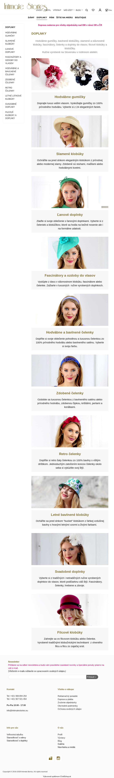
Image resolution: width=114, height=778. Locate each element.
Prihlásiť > (91, 677)
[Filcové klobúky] (69, 610)
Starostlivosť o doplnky (17, 740)
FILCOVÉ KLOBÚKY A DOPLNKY (11, 115)
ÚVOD (39, 10)
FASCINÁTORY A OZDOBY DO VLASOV (13, 60)
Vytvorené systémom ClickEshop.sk (57, 776)
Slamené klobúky (70, 154)
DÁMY (31, 17)
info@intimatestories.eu (17, 710)
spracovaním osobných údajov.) (51, 671)
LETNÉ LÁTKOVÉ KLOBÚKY (13, 97)
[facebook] (50, 758)
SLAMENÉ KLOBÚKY (10, 42)
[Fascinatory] (69, 253)
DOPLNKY (42, 17)
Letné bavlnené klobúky (70, 515)
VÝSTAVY (57, 10)
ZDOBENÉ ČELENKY (10, 81)
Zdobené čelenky (69, 393)
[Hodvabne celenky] (69, 310)
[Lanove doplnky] (69, 192)
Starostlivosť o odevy (16, 737)
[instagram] (58, 758)
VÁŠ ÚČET (68, 10)
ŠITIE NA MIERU (64, 17)
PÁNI (51, 17)
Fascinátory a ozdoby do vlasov (70, 275)
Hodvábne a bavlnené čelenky (70, 332)
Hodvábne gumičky (70, 97)
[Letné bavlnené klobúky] (69, 492)
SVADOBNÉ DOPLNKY (11, 105)
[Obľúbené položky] (93, 10)
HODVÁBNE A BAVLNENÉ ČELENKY (12, 71)
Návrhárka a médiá (66, 747)
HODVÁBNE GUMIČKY (11, 34)
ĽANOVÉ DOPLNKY (10, 50)
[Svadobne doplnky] (69, 549)
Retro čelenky (70, 454)
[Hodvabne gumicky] (69, 74)
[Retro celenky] (69, 431)
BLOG (78, 10)
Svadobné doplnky (70, 571)
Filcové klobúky (69, 632)
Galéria (61, 744)
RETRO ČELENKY (9, 89)
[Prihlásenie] (99, 10)
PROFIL (47, 10)
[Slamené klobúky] (69, 131)
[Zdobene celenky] (69, 371)
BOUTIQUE (80, 17)
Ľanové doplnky (70, 214)
